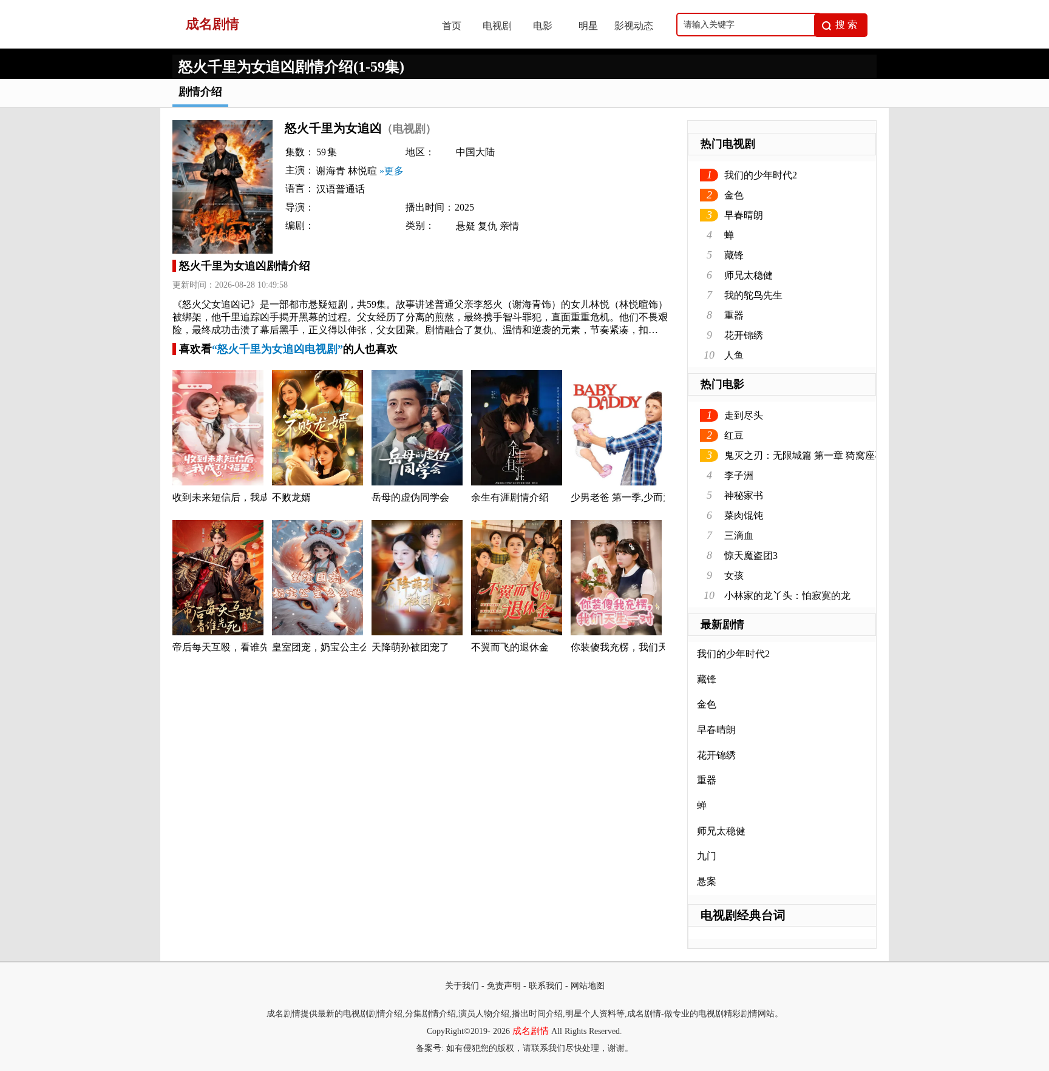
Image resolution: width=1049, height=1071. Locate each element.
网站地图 (588, 985)
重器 (734, 315)
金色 (734, 195)
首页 (451, 26)
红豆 (734, 435)
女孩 (734, 575)
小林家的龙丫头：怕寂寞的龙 (787, 595)
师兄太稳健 (748, 275)
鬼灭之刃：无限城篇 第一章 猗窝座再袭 (809, 455)
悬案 (706, 881)
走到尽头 (743, 415)
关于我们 (462, 985)
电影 (542, 26)
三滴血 (738, 535)
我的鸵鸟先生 (753, 295)
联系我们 (546, 985)
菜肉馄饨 (743, 515)
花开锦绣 (743, 335)
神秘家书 (743, 495)
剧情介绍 (200, 92)
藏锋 (734, 255)
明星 (588, 26)
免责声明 (504, 985)
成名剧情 (530, 1031)
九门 (706, 856)
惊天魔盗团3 (751, 555)
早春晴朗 (743, 215)
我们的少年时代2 (760, 175)
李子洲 (738, 475)
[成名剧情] (294, 45)
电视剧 (497, 26)
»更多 (391, 171)
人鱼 (734, 355)
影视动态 (633, 26)
